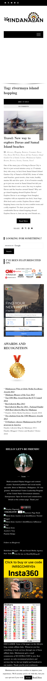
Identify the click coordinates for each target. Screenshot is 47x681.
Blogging (17, 152)
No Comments (23, 106)
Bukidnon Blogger (11, 550)
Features (35, 155)
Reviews (13, 160)
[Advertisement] (23, 60)
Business (25, 152)
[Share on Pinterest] (28, 228)
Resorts (6, 160)
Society (19, 160)
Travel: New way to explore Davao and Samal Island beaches (21, 142)
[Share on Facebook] (22, 228)
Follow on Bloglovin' (12, 542)
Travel (31, 160)
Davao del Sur (26, 155)
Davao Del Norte (14, 155)
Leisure (22, 157)
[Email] (31, 228)
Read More (23, 221)
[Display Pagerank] (12, 509)
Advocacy (10, 152)
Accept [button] (28, 677)
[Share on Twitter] (25, 228)
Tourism (25, 160)
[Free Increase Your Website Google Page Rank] (31, 512)
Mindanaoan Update (33, 157)
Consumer (32, 152)
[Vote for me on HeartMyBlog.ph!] (26, 553)
